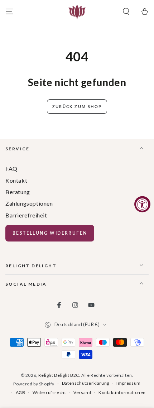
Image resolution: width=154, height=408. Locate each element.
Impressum (128, 383)
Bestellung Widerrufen (50, 233)
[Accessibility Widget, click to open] (142, 204)
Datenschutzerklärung (85, 383)
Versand (82, 392)
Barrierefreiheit (26, 215)
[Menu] (9, 11)
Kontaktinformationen (122, 392)
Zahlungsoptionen (29, 203)
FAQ (11, 168)
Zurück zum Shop (77, 106)
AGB (20, 392)
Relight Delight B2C (58, 375)
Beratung (17, 191)
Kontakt (16, 180)
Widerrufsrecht (49, 392)
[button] (126, 11)
